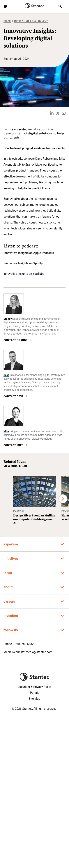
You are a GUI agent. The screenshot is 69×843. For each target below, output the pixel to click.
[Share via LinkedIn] (52, 113)
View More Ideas (15, 465)
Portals (34, 692)
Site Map (34, 698)
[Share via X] (58, 113)
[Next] (63, 498)
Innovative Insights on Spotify (23, 263)
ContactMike (13, 445)
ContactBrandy (15, 340)
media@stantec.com (39, 652)
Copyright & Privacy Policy (34, 687)
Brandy (7, 318)
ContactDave (13, 396)
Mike (6, 431)
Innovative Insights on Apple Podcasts (28, 253)
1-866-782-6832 (23, 644)
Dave (6, 375)
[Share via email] (64, 113)
